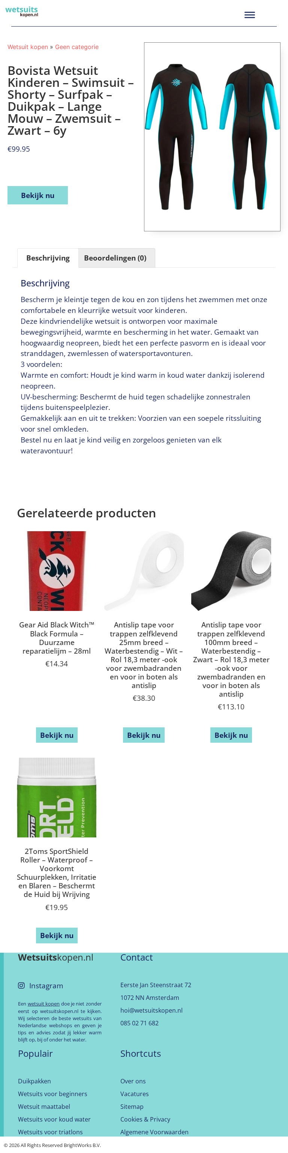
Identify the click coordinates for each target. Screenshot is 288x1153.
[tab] (48, 258)
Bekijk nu (37, 195)
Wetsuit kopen (28, 47)
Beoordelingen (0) (115, 258)
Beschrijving (48, 258)
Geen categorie (77, 47)
